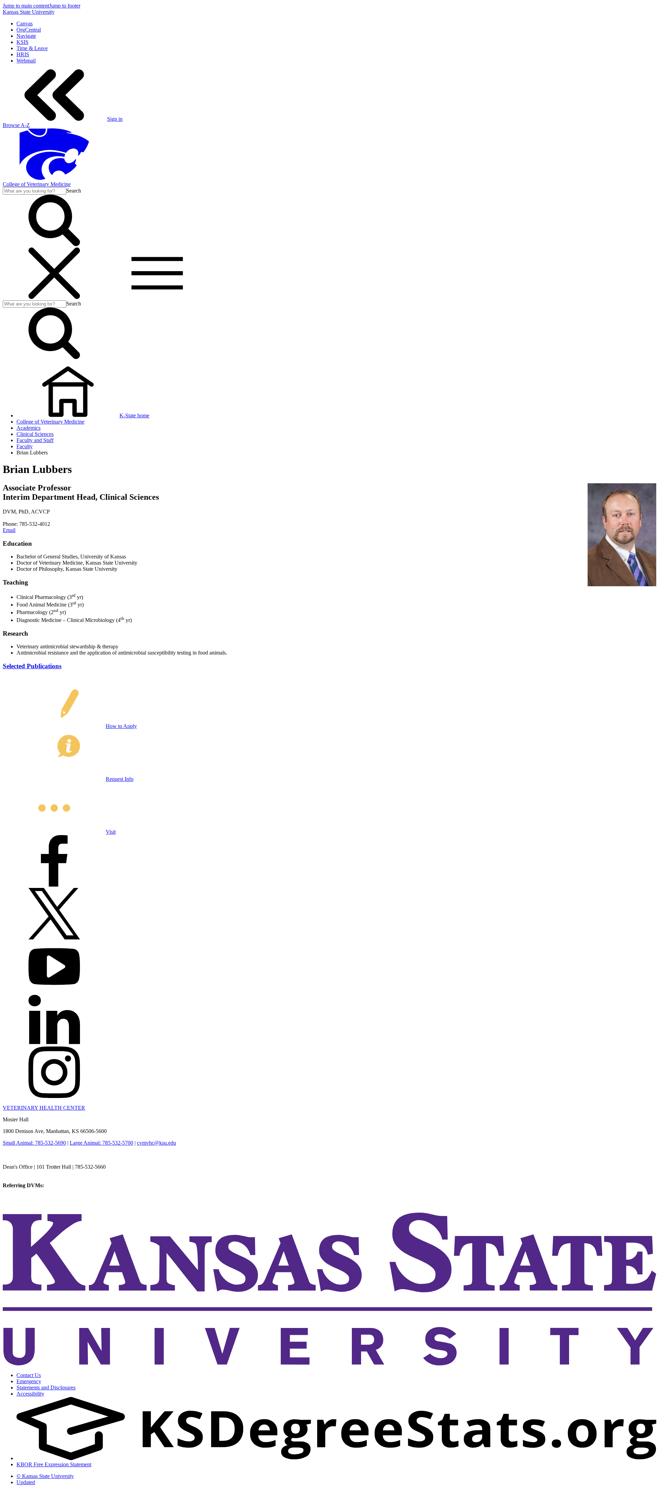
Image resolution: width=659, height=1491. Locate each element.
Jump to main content (26, 6)
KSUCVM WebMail (25, 1204)
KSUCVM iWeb (21, 1198)
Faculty (24, 446)
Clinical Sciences (35, 434)
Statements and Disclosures (46, 1387)
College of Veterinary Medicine (37, 184)
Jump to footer (64, 6)
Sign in (115, 119)
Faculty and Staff (35, 440)
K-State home (134, 415)
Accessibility (30, 1394)
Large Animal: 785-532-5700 (101, 1143)
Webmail (26, 60)
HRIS (22, 54)
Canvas (24, 23)
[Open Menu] (106, 297)
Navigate (26, 36)
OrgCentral (28, 30)
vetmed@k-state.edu (25, 1173)
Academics (28, 428)
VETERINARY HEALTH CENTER (44, 1108)
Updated (25, 1482)
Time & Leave (32, 48)
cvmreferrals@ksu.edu (69, 1185)
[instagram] (54, 1096)
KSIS (22, 42)
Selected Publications (32, 666)
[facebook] (54, 885)
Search (73, 191)
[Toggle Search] (54, 244)
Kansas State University (29, 12)
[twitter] (54, 937)
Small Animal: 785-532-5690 (34, 1143)
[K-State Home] (54, 178)
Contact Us (28, 1375)
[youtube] (54, 990)
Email (9, 530)
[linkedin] (54, 1043)
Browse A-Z (16, 125)
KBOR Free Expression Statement (53, 1464)
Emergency (28, 1381)
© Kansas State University (45, 1476)
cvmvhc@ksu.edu (156, 1143)
